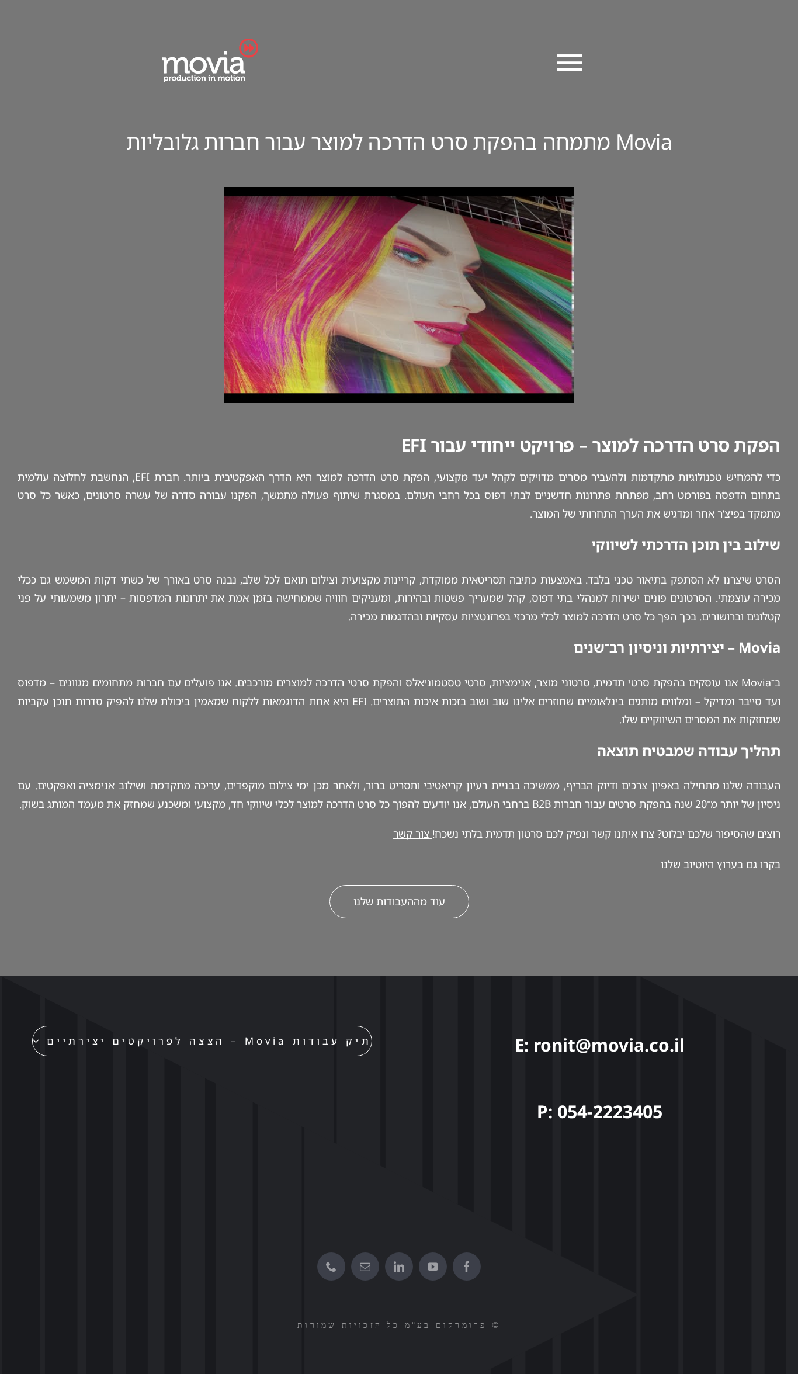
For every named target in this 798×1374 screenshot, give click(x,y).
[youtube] (433, 1266)
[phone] (331, 1266)
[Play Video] (569, 200)
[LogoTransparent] (207, 44)
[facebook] (467, 1266)
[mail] (365, 1266)
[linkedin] (399, 1266)
